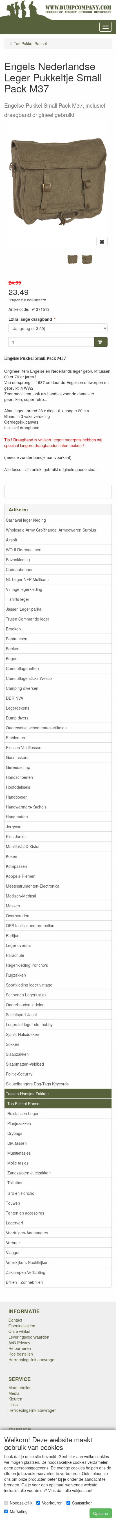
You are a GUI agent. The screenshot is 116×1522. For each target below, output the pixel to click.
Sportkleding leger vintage (29, 985)
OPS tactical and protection (30, 925)
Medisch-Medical (21, 896)
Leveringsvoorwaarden (28, 1337)
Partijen (12, 935)
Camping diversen (22, 688)
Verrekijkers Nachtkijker (27, 1262)
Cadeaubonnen (20, 569)
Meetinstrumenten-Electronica (32, 886)
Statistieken (82, 1503)
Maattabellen (20, 1387)
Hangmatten (17, 816)
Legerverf (14, 1223)
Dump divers (17, 718)
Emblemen (15, 737)
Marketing (19, 1511)
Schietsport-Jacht (21, 1014)
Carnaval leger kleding (26, 520)
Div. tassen (17, 1143)
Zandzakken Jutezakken (29, 1173)
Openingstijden (21, 1325)
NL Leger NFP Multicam (27, 579)
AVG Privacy (19, 1342)
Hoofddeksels (18, 787)
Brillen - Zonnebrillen (24, 1282)
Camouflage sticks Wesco (29, 678)
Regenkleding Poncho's (27, 965)
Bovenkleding (18, 559)
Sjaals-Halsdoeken (22, 1034)
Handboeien (17, 797)
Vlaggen (13, 1252)
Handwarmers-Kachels (26, 807)
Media (13, 1393)
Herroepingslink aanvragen (32, 1359)
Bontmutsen (16, 638)
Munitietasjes (19, 1153)
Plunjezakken (19, 1123)
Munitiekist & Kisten (23, 846)
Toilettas (14, 1182)
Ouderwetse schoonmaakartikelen (36, 727)
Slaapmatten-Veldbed (25, 1064)
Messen (13, 906)
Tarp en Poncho (20, 1193)
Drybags (14, 1133)
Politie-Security (19, 1074)
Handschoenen (19, 777)
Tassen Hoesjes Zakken (27, 1093)
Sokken (12, 1044)
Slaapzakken (17, 1054)
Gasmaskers (17, 757)
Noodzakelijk (21, 1503)
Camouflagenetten (22, 668)
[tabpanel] (72, 259)
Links (13, 1404)
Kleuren (15, 1399)
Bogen (11, 658)
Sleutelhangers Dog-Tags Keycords (37, 1084)
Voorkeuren (52, 1503)
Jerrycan (13, 826)
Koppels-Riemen (20, 876)
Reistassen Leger (23, 1113)
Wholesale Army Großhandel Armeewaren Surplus (51, 530)
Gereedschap (18, 767)
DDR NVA (14, 698)
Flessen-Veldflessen (23, 747)
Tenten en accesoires (25, 1213)
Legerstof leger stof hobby (29, 1024)
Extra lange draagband (30, 319)
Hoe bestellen (20, 1354)
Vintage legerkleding (24, 589)
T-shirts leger (17, 599)
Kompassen (16, 866)
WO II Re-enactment (24, 549)
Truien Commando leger (27, 619)
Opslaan (100, 1513)
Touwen (13, 1203)
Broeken (13, 629)
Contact (15, 1320)
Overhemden (17, 915)
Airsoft (11, 540)
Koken (11, 856)
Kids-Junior (16, 836)
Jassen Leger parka (23, 609)
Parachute (15, 955)
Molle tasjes (17, 1163)
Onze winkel (19, 1331)
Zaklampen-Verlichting (25, 1272)
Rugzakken (16, 975)
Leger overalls (18, 945)
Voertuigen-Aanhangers (27, 1232)
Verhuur (13, 1242)
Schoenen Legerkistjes (26, 995)
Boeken (12, 648)
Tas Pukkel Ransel (23, 1103)
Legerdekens (17, 708)
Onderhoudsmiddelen (25, 1004)
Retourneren (19, 1348)
